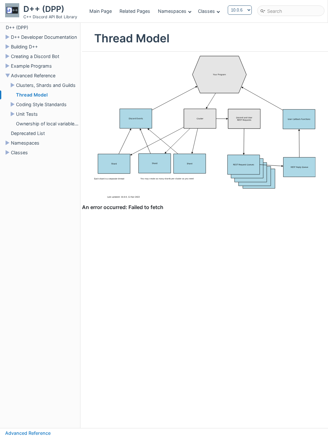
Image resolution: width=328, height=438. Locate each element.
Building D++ (24, 46)
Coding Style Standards (41, 104)
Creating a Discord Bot (35, 56)
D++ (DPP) (17, 27)
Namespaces (172, 11)
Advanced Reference (33, 75)
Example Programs (31, 66)
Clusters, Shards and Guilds (46, 85)
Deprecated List (28, 133)
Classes (206, 11)
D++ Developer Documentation (44, 37)
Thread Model (32, 94)
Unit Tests (27, 114)
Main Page (100, 11)
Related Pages (134, 11)
